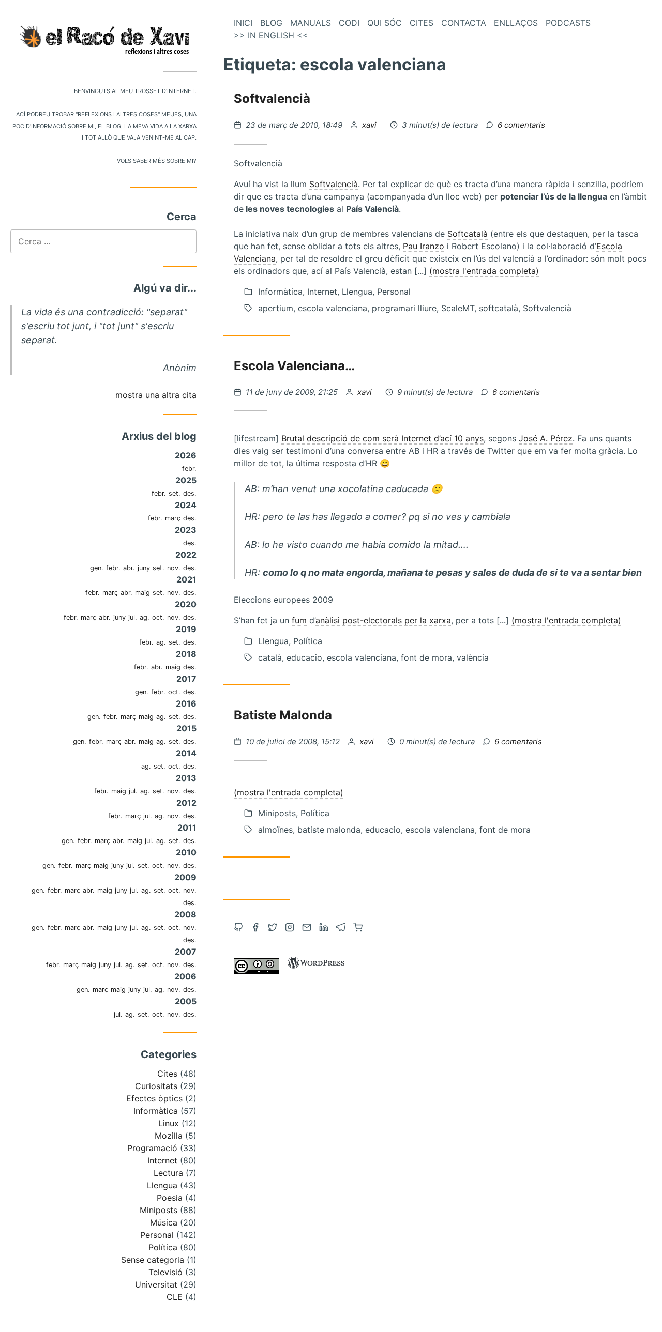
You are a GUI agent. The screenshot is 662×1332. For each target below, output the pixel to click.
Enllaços (516, 23)
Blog (271, 23)
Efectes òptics (154, 1098)
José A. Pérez (546, 438)
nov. (173, 568)
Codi (349, 23)
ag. (144, 617)
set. (174, 493)
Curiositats (156, 1086)
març (172, 518)
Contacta (463, 23)
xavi (370, 125)
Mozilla (169, 1135)
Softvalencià (272, 98)
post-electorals (372, 620)
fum (299, 620)
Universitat (156, 1284)
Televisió (165, 1272)
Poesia (170, 1197)
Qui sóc (384, 23)
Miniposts (158, 1210)
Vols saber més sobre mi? (157, 160)
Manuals (310, 23)
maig (142, 592)
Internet (162, 1160)
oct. (158, 617)
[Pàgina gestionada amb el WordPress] (316, 971)
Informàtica (155, 1111)
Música (163, 1222)
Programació (152, 1148)
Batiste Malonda (283, 715)
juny (144, 568)
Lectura (168, 1173)
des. (190, 493)
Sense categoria (152, 1259)
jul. (132, 617)
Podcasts (568, 23)
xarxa (440, 620)
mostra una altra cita (156, 395)
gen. (96, 568)
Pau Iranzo (423, 246)
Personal (157, 1235)
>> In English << (271, 35)
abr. (129, 568)
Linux (168, 1123)
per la (415, 620)
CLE (175, 1297)
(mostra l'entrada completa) (484, 271)
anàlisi (327, 620)
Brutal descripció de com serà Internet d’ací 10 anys (382, 438)
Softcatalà (467, 233)
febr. (189, 468)
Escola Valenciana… (294, 365)
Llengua (162, 1185)
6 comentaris (521, 125)
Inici (243, 23)
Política (162, 1247)
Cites (167, 1073)
